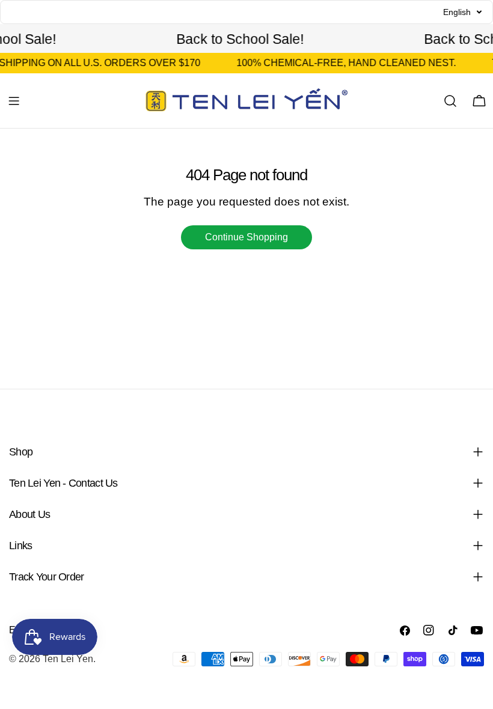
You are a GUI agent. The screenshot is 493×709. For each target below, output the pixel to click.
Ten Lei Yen (68, 659)
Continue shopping (246, 237)
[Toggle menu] (14, 101)
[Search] (450, 101)
